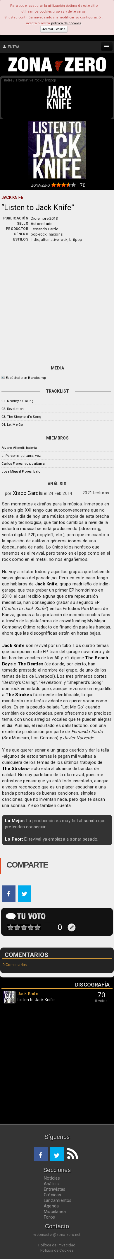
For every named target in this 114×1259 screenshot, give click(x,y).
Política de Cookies (57, 1250)
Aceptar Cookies (53, 29)
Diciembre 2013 (44, 218)
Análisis (51, 1183)
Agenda (51, 1206)
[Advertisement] (57, 302)
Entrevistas (54, 1189)
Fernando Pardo (44, 229)
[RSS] (71, 1154)
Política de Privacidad (56, 1245)
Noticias (52, 1178)
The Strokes (19, 694)
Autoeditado (42, 224)
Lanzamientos (58, 1200)
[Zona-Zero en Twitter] (57, 1154)
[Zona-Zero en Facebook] (41, 1154)
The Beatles (30, 664)
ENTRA (13, 47)
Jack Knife (46, 584)
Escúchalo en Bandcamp (26, 378)
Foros (49, 1217)
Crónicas (52, 1194)
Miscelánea (55, 1211)
